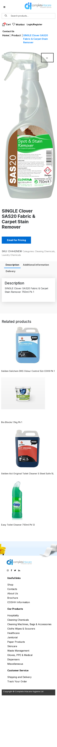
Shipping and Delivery (19, 677)
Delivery (10, 271)
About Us (12, 593)
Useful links (14, 578)
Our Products (15, 608)
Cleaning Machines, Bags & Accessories (29, 624)
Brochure (12, 597)
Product (16, 35)
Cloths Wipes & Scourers (21, 628)
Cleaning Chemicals (45, 251)
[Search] (6, 15)
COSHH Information (18, 602)
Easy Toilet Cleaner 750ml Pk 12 (18, 524)
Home (5, 35)
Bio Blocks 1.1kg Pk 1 (11, 422)
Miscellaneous (15, 663)
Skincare (12, 646)
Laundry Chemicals (11, 255)
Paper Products (16, 641)
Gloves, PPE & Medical (19, 655)
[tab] (12, 264)
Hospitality (13, 615)
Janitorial (12, 637)
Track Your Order (17, 681)
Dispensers (13, 659)
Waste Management (18, 650)
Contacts (12, 589)
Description (12, 264)
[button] (47, 57)
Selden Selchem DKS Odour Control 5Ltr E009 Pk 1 (28, 371)
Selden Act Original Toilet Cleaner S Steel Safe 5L (27, 473)
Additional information (36, 264)
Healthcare (13, 633)
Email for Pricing (16, 240)
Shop (10, 584)
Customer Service (17, 670)
